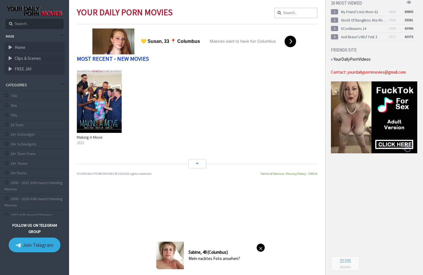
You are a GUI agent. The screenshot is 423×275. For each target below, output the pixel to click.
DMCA (312, 173)
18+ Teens (19, 163)
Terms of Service (272, 173)
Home (19, 47)
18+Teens (18, 172)
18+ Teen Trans (23, 153)
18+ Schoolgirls (23, 144)
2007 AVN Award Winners (31, 214)
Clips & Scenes (27, 58)
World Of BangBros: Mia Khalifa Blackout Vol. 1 (363, 20)
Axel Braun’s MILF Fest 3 (359, 37)
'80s (13, 105)
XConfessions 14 (353, 28)
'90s (13, 115)
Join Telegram (37, 245)
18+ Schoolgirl (22, 134)
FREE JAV (23, 69)
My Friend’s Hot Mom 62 (359, 11)
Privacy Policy (296, 173)
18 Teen (17, 124)
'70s (13, 95)
